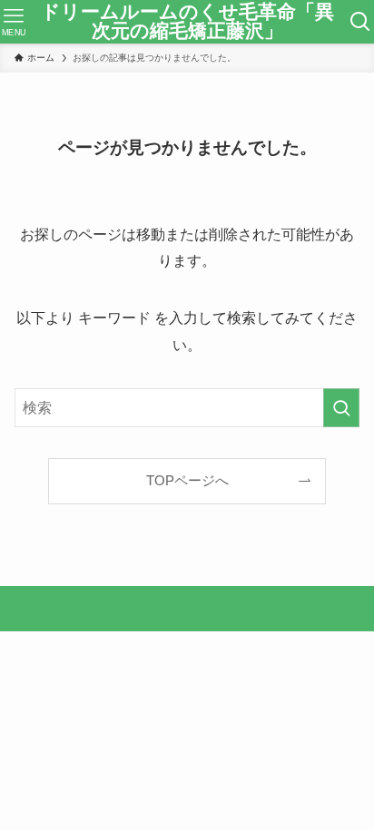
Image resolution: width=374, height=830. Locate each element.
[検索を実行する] (341, 407)
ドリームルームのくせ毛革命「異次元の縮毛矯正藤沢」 (187, 21)
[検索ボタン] (360, 22)
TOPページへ (187, 481)
